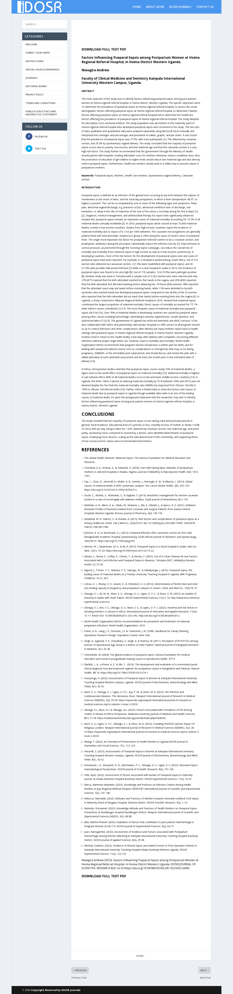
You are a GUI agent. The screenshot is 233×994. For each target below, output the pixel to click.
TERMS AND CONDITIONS (40, 103)
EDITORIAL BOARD (36, 86)
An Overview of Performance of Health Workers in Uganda (136, 741)
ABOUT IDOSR (155, 7)
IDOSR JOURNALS (180, 7)
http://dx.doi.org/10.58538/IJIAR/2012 (159, 615)
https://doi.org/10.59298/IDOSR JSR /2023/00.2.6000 (156, 868)
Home (137, 7)
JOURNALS (32, 77)
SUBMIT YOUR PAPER (38, 52)
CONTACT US (205, 7)
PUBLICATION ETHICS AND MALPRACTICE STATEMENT (41, 113)
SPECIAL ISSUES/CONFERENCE (43, 69)
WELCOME (31, 44)
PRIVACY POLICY (35, 94)
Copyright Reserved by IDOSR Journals (56, 990)
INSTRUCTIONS (34, 61)
